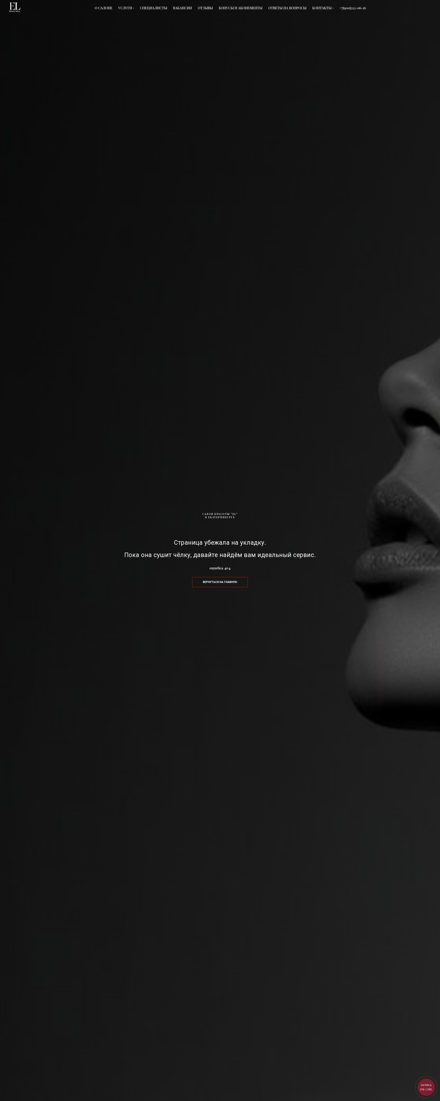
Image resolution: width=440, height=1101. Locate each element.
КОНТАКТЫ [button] (322, 7)
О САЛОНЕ (103, 7)
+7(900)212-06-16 (352, 7)
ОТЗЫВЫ (205, 7)
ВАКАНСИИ (182, 7)
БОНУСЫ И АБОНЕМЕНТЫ (240, 7)
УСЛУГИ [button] (125, 7)
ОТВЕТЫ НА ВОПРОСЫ (287, 7)
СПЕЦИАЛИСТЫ (153, 7)
